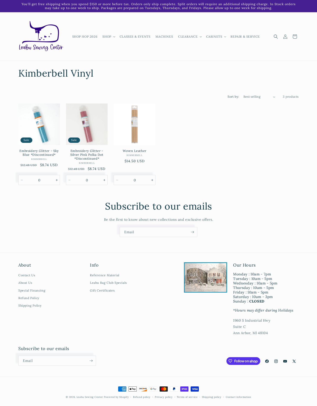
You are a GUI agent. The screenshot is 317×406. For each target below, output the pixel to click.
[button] (108, 36)
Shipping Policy (30, 305)
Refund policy (142, 396)
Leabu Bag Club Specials (108, 283)
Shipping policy (211, 396)
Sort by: (233, 97)
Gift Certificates (102, 290)
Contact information (238, 396)
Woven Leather (134, 151)
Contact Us (26, 275)
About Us (25, 283)
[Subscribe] (192, 232)
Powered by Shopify (116, 396)
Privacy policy (164, 396)
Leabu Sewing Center (90, 396)
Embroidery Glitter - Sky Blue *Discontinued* (39, 153)
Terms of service (187, 396)
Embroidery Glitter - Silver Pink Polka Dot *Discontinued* (87, 155)
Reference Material (104, 275)
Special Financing (31, 290)
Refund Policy (28, 298)
